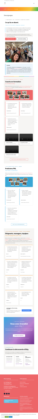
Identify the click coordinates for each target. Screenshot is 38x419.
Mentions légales (23, 382)
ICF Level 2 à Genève (17, 68)
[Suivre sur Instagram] (9, 393)
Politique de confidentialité (24, 383)
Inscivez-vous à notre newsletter (9, 401)
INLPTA (10, 69)
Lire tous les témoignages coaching (18, 159)
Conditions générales (23, 386)
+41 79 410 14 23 (7, 391)
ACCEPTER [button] (6, 416)
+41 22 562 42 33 (7, 390)
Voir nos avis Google (26, 310)
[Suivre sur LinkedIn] (7, 393)
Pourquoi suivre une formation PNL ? (26, 407)
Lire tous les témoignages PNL (18, 224)
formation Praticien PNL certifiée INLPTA (25, 173)
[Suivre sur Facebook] (4, 393)
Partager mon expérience (19, 335)
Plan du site (22, 385)
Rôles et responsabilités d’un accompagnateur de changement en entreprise (26, 404)
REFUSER (10, 416)
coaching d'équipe (15, 239)
